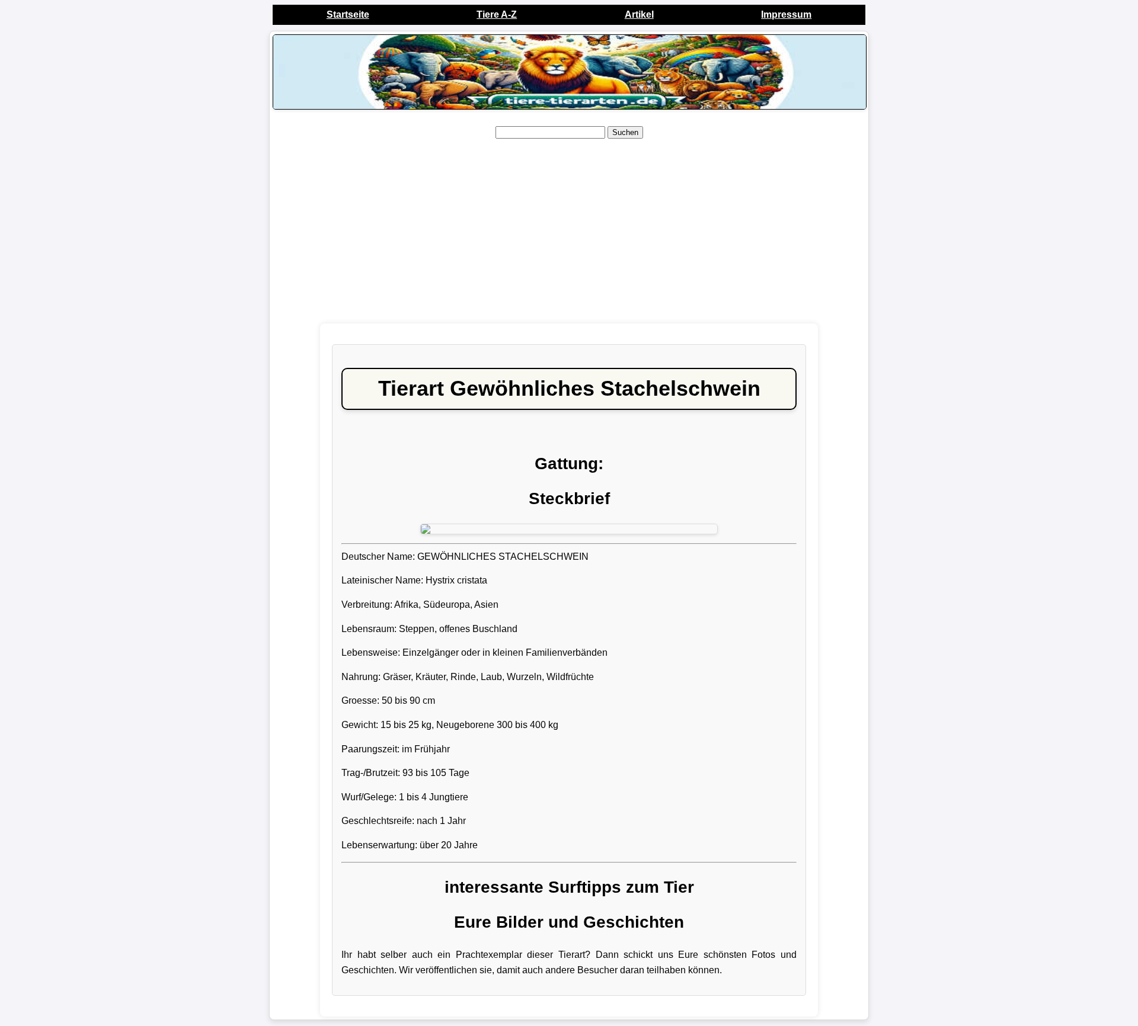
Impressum (786, 14)
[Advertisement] (569, 232)
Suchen (625, 132)
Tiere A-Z (497, 14)
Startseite (348, 14)
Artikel (639, 14)
